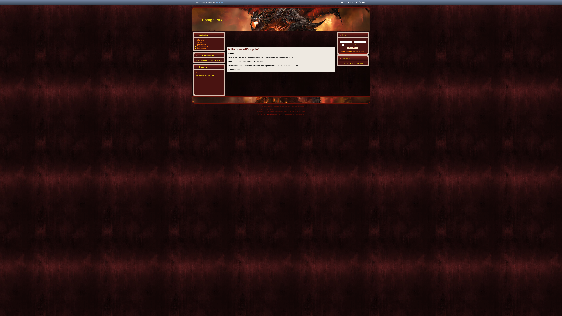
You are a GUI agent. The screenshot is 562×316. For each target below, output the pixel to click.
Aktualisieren (200, 73)
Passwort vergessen (357, 51)
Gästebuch (201, 48)
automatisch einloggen (352, 45)
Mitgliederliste (202, 46)
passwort (357, 40)
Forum (199, 42)
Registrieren (345, 51)
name (342, 40)
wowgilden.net (272, 114)
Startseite (201, 40)
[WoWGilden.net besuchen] (352, 2)
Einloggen (219, 2)
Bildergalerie (202, 44)
